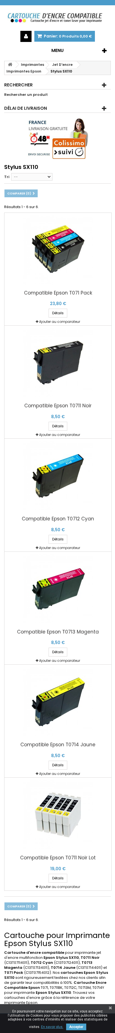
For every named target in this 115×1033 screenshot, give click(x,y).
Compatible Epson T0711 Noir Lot (58, 858)
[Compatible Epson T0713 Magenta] (58, 588)
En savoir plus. (52, 1027)
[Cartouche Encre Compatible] (57, 18)
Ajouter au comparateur (59, 321)
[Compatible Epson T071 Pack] (58, 250)
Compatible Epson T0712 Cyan (58, 519)
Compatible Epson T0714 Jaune (57, 745)
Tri (6, 176)
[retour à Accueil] (10, 64)
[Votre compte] (26, 36)
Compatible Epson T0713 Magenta (58, 632)
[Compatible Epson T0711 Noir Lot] (58, 814)
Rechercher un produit (26, 94)
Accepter (76, 1027)
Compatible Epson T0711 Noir (58, 406)
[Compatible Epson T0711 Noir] (58, 362)
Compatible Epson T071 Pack (58, 293)
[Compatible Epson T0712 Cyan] (58, 475)
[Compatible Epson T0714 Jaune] (58, 701)
